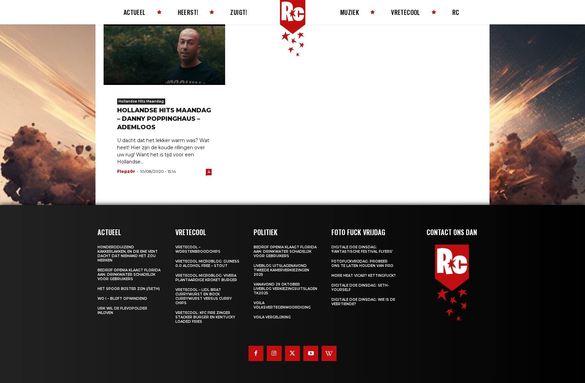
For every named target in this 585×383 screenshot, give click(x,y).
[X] (292, 353)
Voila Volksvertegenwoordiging (282, 305)
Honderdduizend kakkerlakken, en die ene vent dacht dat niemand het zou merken (128, 254)
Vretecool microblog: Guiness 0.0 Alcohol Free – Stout (207, 263)
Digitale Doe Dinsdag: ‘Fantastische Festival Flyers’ (362, 249)
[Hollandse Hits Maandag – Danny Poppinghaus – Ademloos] (164, 54)
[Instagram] (274, 353)
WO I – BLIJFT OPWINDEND (122, 298)
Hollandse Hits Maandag (141, 101)
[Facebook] (255, 353)
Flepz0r (126, 171)
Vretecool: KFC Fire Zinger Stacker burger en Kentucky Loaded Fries (205, 317)
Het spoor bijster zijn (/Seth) (129, 289)
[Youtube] (310, 353)
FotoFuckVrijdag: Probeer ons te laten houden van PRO (362, 263)
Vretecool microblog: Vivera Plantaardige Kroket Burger (206, 277)
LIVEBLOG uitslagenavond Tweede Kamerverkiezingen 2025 (281, 270)
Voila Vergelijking (272, 317)
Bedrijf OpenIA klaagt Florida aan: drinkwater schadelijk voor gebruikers (129, 274)
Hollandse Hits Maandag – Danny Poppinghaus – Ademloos (164, 119)
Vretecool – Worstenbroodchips (197, 249)
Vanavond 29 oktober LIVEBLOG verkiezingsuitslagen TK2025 (285, 288)
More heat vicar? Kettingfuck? (363, 275)
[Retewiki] (329, 353)
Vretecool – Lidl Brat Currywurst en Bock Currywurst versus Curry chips (203, 296)
